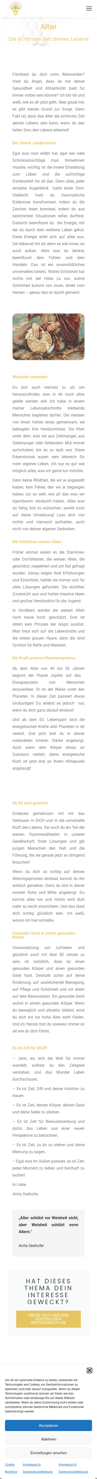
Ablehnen (48, 1439)
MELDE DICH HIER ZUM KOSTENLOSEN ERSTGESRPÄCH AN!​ (49, 1319)
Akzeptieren (48, 1425)
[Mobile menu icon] (89, 8)
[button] (89, 1370)
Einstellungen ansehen (48, 1453)
